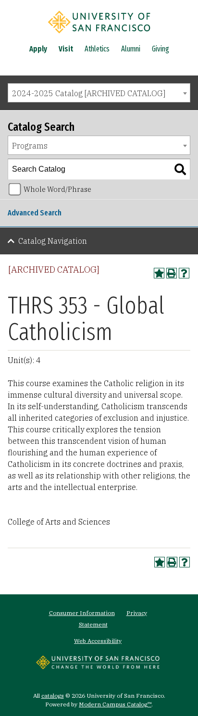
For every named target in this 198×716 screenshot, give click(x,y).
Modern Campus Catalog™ (115, 704)
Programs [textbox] (30, 146)
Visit (66, 48)
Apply (38, 48)
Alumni (130, 48)
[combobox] (99, 92)
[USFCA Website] (98, 666)
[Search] (180, 169)
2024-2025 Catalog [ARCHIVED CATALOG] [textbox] (88, 93)
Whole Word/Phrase (57, 189)
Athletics (97, 48)
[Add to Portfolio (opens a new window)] (159, 273)
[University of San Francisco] (99, 35)
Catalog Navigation (52, 241)
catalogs (52, 695)
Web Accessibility (98, 640)
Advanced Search (35, 212)
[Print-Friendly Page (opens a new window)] (171, 273)
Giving (160, 48)
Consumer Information (82, 612)
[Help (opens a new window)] (184, 273)
